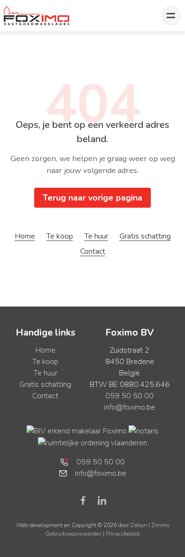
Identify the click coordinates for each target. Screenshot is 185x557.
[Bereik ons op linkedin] (102, 500)
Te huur (96, 236)
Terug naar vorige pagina (92, 197)
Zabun (138, 525)
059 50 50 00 (129, 396)
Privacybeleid (122, 534)
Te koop (59, 236)
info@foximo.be (129, 407)
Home (25, 236)
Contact (92, 251)
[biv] (77, 430)
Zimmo (160, 525)
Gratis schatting (145, 236)
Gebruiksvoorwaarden (74, 534)
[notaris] (143, 430)
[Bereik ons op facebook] (86, 500)
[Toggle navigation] (171, 16)
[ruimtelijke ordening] (92, 442)
